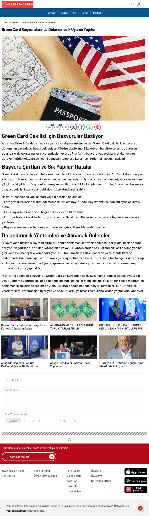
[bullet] (54, 421)
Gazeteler (72, 486)
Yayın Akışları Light (13, 470)
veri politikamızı (15, 510)
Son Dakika (8, 475)
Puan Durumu (42, 470)
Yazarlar (72, 480)
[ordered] (49, 421)
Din (74, 12)
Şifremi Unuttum (101, 480)
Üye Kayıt (96, 475)
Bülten (64, 12)
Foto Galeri (73, 470)
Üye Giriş (96, 470)
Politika (97, 12)
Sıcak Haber (74, 491)
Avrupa (51, 12)
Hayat (85, 12)
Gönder (13, 420)
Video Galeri (74, 475)
